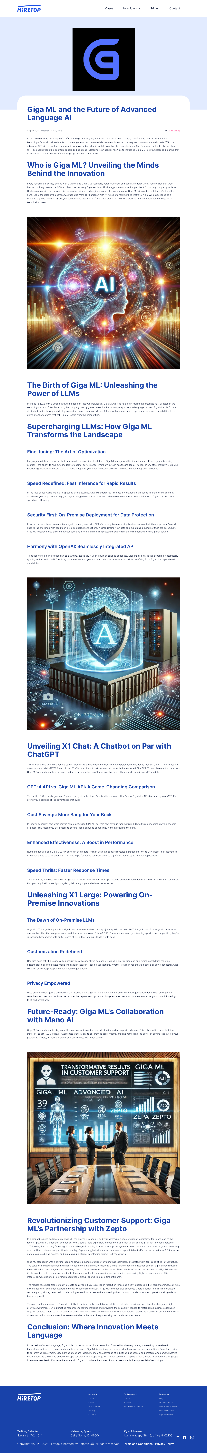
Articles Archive (166, 1402)
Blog (161, 1398)
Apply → (127, 1402)
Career (127, 1398)
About (91, 1398)
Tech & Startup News (168, 1406)
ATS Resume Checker (133, 1406)
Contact (174, 8)
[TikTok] (185, 1437)
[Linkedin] (177, 1437)
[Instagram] (192, 1438)
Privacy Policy (164, 1444)
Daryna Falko (174, 130)
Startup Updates (166, 1410)
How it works (132, 8)
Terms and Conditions (138, 1444)
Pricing (155, 8)
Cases (109, 8)
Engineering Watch (167, 1414)
